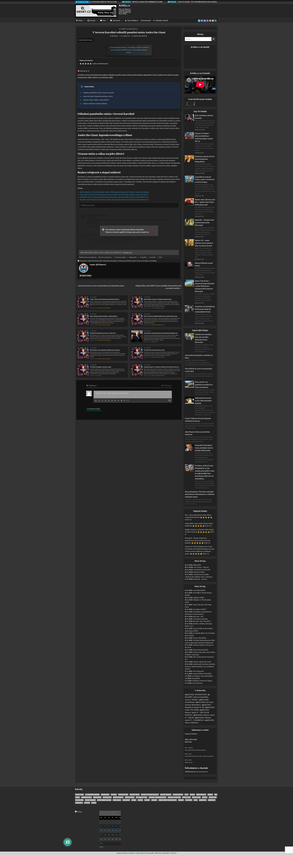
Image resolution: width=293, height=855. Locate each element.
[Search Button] (215, 21)
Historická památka (110, 261)
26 (109, 839)
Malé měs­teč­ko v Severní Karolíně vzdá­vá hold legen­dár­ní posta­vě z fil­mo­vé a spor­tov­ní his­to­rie (114, 192)
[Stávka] (105, 400)
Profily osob (154, 341)
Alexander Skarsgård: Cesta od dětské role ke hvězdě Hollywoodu (204, 447)
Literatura (116, 20)
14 (116, 830)
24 (101, 839)
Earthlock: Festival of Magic (202, 681)
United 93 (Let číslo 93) (202, 570)
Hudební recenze (86, 797)
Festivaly (113, 794)
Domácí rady (105, 794)
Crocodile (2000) (199, 590)
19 (109, 835)
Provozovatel (146, 20)
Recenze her (212, 797)
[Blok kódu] (118, 400)
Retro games (117, 800)
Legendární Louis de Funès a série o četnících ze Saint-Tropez (204, 179)
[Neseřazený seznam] (112, 400)
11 (105, 830)
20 (113, 835)
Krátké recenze (129, 797)
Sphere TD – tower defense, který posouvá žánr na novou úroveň (204, 243)
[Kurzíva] (99, 400)
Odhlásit (194, 734)
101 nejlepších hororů (92, 794)
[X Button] (199, 21)
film (100, 261)
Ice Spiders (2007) (199, 609)
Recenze (204, 797)
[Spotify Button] (213, 21)
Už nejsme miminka (200, 619)
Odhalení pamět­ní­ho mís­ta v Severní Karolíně (98, 93)
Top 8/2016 (196, 678)
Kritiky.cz (124, 5)
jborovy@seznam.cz (200, 772)
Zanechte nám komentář (140, 36)
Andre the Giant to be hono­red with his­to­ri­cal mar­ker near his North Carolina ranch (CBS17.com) (114, 197)
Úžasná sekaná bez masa (202, 662)
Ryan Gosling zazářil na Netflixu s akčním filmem (103, 316)
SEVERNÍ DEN (200, 694)
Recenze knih (79, 800)
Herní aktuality (201, 794)
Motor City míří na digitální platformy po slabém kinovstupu (160, 316)
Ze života (87, 803)
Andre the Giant (93, 261)
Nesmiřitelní (189, 702)
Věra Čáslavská (198, 671)
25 (105, 839)
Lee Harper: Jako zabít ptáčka (202, 676)
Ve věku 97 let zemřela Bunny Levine (154, 350)
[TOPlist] (78, 812)
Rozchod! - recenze (200, 579)
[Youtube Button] (210, 21)
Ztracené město (199, 572)
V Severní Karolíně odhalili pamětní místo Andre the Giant (129, 32)
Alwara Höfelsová (191, 723)
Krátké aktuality (118, 797)
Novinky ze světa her (174, 797)
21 (116, 835)
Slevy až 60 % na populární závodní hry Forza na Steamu (204, 384)
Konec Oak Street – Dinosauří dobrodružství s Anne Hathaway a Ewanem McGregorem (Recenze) (204, 286)
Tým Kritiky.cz (132, 20)
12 (109, 830)
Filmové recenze (178, 794)
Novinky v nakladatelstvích (157, 797)
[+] (127, 400)
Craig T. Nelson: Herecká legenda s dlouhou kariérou (104, 299)
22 (120, 835)
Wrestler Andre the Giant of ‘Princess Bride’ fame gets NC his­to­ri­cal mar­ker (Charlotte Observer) (114, 200)
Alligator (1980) (198, 597)
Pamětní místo (130, 261)
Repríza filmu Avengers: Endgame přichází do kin (158, 299)
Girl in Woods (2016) (200, 650)
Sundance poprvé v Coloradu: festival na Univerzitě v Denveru (161, 367)
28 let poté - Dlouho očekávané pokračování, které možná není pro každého (197, 540)
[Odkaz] (121, 400)
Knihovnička (97, 797)
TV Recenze (189, 800)
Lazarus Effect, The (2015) (202, 674)
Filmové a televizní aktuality (129, 29)
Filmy (80, 20)
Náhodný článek (161, 20)
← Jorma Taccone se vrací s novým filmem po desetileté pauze (100, 286)
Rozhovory (126, 800)
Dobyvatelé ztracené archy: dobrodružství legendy (203, 400)
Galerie (192, 794)
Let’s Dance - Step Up (201, 567)
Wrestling (153, 261)
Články (94, 803)
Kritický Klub (107, 797)
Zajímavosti (202, 800)
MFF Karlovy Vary (141, 797)
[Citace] (115, 400)
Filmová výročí (134, 794)
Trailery (180, 800)
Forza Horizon (197, 683)
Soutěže (140, 800)
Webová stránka (86, 276)
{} (124, 400)
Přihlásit (188, 734)
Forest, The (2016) (199, 638)
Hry (104, 20)
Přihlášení (167, 385)
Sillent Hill (197, 565)
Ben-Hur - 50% (198, 616)
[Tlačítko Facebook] (202, 21)
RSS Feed (188, 742)
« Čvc (101, 847)
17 (101, 835)
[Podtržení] (102, 400)
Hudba (77, 797)
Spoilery (154, 800)
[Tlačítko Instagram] (207, 21)
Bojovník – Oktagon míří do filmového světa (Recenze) (204, 222)
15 (120, 830)
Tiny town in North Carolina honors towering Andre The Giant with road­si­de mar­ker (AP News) (114, 194)
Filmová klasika (123, 794)
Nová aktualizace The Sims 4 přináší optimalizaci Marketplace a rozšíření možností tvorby (199, 494)
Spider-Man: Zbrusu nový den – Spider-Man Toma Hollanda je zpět (205, 202)
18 (105, 835)
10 (101, 830)
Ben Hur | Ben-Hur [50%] (202, 621)
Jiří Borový (115, 36)
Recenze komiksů (90, 800)
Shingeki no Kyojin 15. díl (194, 707)
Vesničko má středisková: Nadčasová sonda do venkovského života (205, 309)
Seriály (92, 20)
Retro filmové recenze (104, 800)
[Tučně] (96, 400)
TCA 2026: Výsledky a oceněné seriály (100, 367)
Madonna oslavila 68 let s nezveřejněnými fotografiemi (205, 159)
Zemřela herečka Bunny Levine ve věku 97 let (103, 333)
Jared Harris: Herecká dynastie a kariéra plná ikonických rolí (160, 333)
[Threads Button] (204, 21)
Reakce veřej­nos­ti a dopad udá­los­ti (95, 103)
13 (112, 830)
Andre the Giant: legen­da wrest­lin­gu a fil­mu (98, 96)
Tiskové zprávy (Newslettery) (167, 800)
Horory (210, 794)
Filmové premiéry (165, 794)
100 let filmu (79, 794)
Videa (195, 800)
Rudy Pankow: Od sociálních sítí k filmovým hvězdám (105, 350)
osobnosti (121, 261)
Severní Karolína (143, 261)
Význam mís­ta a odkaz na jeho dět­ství (96, 100)
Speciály (147, 800)
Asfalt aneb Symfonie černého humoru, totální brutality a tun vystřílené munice (200, 666)
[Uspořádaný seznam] (108, 400)
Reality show (196, 797)
